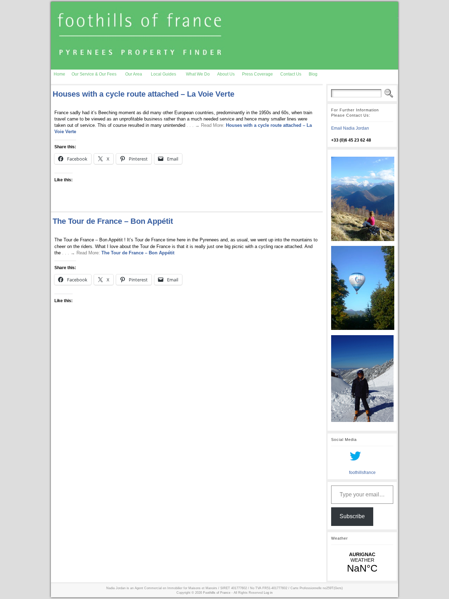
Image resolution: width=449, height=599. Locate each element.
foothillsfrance (362, 472)
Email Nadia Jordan (350, 128)
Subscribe (352, 516)
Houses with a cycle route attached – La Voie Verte (143, 94)
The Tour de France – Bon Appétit (113, 221)
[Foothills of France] (224, 36)
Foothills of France (216, 592)
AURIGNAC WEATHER (362, 562)
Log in (268, 592)
